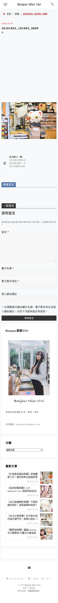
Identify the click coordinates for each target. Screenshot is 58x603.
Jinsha (32, 588)
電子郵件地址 (10, 281)
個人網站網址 (9, 294)
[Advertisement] (29, 70)
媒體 (17, 14)
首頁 (9, 14)
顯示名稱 (8, 268)
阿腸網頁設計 (34, 591)
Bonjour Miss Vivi (29, 4)
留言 (5, 232)
